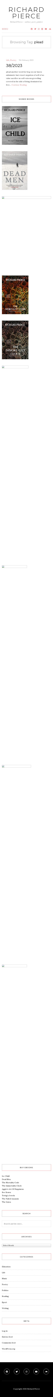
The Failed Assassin (10, 1199)
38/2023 (14, 65)
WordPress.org (8, 1349)
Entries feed (7, 1337)
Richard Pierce (26, 13)
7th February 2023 (26, 60)
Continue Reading (19, 85)
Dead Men (6, 1179)
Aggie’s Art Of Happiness (13, 1189)
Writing (5, 1308)
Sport (4, 1302)
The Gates (6, 1202)
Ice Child (6, 1176)
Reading (5, 1296)
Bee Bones (6, 1192)
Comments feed (8, 1343)
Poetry (13, 60)
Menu (5, 29)
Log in (4, 1331)
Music (4, 1278)
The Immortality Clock (11, 1186)
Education (6, 1266)
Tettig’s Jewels (8, 1195)
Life (7, 60)
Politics (5, 1290)
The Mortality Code (10, 1182)
